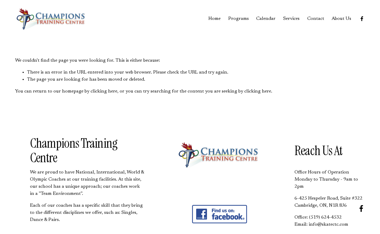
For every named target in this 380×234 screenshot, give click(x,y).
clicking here (104, 91)
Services (291, 18)
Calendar (266, 18)
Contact (315, 18)
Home (214, 18)
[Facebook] (362, 19)
